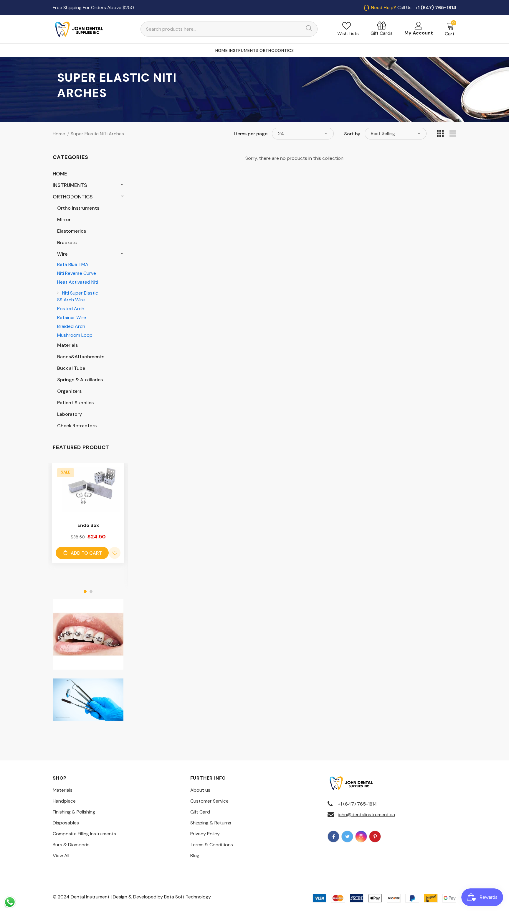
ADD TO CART (86, 553)
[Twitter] (347, 836)
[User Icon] (418, 25)
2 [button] (91, 591)
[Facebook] (333, 836)
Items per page (250, 134)
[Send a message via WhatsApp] (10, 902)
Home (59, 134)
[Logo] (79, 29)
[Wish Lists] (114, 553)
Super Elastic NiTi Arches (97, 134)
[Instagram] (361, 836)
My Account (418, 33)
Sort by (352, 134)
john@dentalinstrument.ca (366, 814)
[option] (88, 513)
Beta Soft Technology (187, 897)
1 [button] (85, 591)
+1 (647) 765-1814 (357, 804)
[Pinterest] (375, 836)
